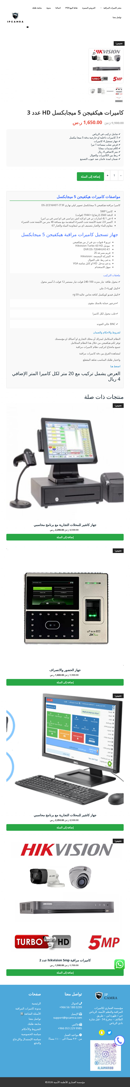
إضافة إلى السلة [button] (65, 537)
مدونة (48, 7)
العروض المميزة (88, 7)
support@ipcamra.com (67, 1017)
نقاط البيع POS (71, 7)
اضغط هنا (115, 366)
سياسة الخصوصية (31, 1034)
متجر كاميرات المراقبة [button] (112, 7)
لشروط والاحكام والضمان (106, 332)
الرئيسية (36, 1003)
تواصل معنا (117, 17)
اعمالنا (58, 7)
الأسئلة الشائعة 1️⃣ (30, 1013)
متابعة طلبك (37, 7)
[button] (94, 53)
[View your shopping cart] (27, 27)
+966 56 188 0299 (70, 1007)
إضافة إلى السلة (90, 176)
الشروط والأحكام (31, 1029)
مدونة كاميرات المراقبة (28, 1008)
